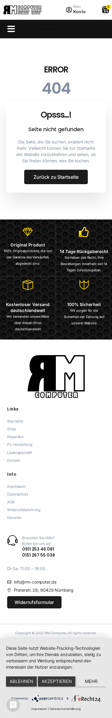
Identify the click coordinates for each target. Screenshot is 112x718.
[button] (11, 29)
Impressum (39, 709)
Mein (77, 6)
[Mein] (69, 10)
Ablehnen (21, 681)
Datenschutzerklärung (65, 709)
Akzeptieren (57, 681)
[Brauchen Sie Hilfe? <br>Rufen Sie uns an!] (12, 540)
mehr (91, 681)
